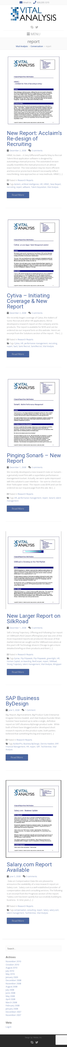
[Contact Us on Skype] (31, 27)
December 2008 (13, 980)
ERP (57, 743)
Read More (18, 194)
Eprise (17, 658)
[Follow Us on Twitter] (35, 27)
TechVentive (46, 746)
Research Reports (25, 180)
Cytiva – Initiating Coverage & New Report (28, 301)
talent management (31, 664)
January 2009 (12, 977)
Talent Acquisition (38, 187)
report (19, 187)
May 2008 (10, 996)
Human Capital (13, 661)
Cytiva (17, 343)
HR (41, 184)
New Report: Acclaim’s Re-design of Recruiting (34, 138)
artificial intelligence (30, 184)
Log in (8, 1026)
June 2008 (10, 992)
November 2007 (13, 1015)
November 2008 (13, 983)
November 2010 (13, 961)
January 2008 (12, 1008)
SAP (38, 746)
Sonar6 (52, 498)
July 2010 (10, 970)
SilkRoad (53, 661)
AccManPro (17, 743)
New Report (55, 184)
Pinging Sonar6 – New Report (34, 458)
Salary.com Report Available (29, 867)
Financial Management (15, 746)
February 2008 (12, 1005)
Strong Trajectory (14, 664)
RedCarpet (37, 661)
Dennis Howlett (47, 743)
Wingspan (57, 664)
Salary (46, 910)
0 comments (37, 150)
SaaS (15, 346)
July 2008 (10, 989)
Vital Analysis (52, 187)
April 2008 (10, 999)
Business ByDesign (31, 743)
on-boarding (26, 661)
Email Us (27, 2)
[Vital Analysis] (33, 22)
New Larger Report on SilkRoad (33, 619)
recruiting (11, 187)
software (26, 187)
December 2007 (13, 1011)
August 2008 (11, 986)
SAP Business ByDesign (22, 701)
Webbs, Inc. (37, 1037)
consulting (31, 910)
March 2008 (11, 1002)
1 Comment (30, 710)
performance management (36, 343)
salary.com (54, 910)
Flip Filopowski (40, 658)
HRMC (46, 184)
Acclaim (17, 184)
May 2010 (10, 973)
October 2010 (12, 964)
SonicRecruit (36, 346)
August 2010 (11, 967)
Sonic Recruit (24, 346)
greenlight (51, 658)
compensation (20, 910)
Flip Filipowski (27, 658)
